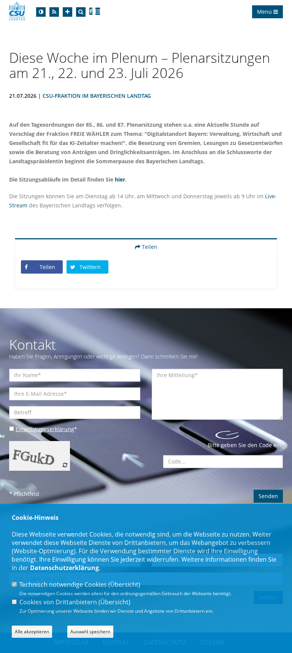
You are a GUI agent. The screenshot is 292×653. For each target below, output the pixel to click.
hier (120, 179)
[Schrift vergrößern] (67, 12)
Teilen (148, 246)
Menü (265, 11)
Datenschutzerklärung (64, 568)
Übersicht (124, 584)
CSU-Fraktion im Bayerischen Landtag (97, 95)
